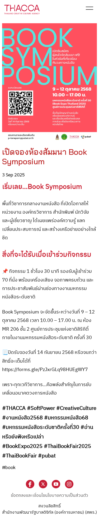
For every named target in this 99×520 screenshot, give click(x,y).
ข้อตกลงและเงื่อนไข (28, 495)
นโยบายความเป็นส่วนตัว (66, 495)
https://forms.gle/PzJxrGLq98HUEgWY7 (45, 370)
